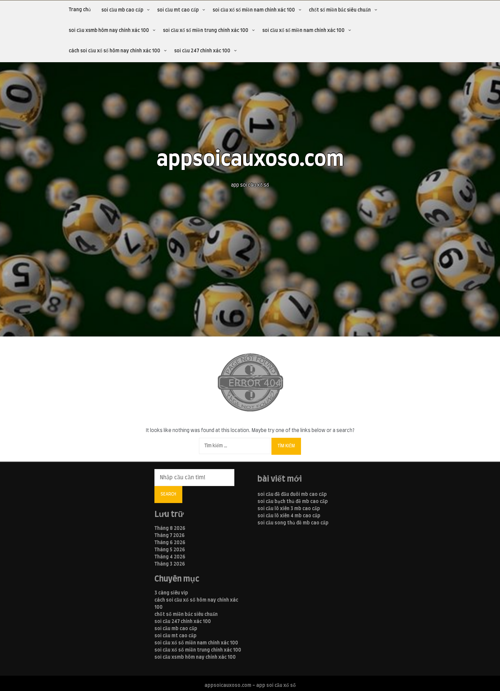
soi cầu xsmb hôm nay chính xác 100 (109, 30)
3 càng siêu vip (171, 593)
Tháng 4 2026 (169, 557)
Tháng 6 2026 (169, 542)
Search (168, 494)
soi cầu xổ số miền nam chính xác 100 (254, 10)
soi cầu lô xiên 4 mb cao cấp (288, 516)
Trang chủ (80, 9)
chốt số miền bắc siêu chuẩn (340, 10)
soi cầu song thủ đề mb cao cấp (293, 523)
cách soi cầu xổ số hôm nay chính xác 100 (114, 51)
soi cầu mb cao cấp (122, 10)
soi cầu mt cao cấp (178, 10)
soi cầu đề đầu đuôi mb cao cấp (292, 494)
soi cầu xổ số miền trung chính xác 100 (205, 30)
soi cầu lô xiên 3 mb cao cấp (288, 508)
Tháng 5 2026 (169, 550)
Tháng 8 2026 (169, 528)
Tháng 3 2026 (169, 564)
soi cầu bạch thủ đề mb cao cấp (292, 501)
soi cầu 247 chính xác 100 (202, 51)
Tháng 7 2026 (169, 535)
